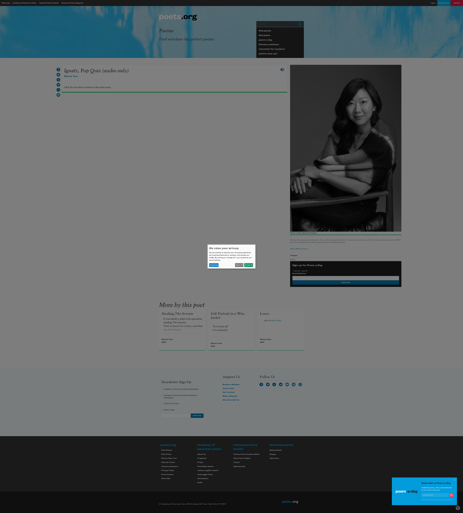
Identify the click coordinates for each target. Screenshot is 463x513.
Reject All (239, 265)
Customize (214, 265)
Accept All (248, 265)
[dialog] (231, 256)
